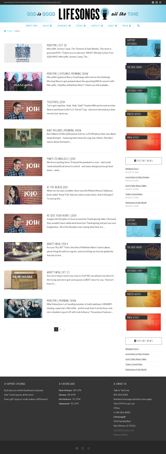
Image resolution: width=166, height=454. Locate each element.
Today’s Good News (133, 194)
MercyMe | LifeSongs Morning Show (67, 73)
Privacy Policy (120, 434)
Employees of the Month (136, 202)
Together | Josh (56, 102)
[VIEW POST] (23, 53)
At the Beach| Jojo (57, 187)
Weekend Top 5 (132, 169)
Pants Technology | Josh (61, 158)
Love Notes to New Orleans (137, 177)
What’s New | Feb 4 (57, 244)
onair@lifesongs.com (123, 430)
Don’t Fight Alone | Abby (136, 185)
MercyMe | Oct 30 (57, 45)
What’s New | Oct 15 (58, 272)
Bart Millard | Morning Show (64, 130)
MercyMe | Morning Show (61, 300)
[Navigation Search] (138, 25)
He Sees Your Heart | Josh (61, 215)
